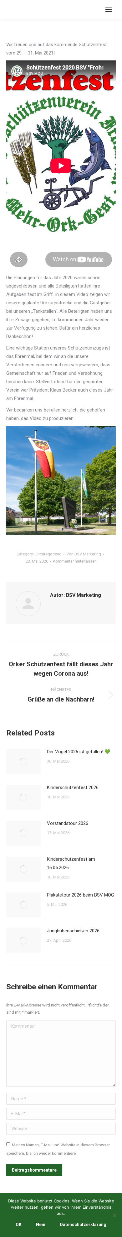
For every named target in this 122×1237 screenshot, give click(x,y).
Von (83, 554)
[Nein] (114, 1215)
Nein (40, 1224)
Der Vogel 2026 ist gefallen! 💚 (78, 751)
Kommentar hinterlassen (75, 561)
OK (19, 1224)
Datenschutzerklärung (83, 1224)
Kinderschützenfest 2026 (73, 787)
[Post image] (23, 761)
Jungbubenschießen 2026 (73, 931)
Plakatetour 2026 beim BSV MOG (80, 895)
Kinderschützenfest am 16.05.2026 (71, 863)
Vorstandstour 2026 (67, 823)
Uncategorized (48, 554)
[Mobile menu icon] (109, 9)
